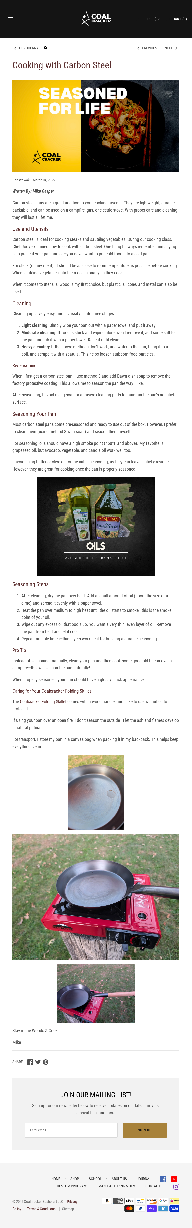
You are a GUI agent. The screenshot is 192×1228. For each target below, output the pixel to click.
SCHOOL (95, 1179)
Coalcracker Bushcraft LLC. (44, 1201)
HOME (56, 1179)
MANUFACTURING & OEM (117, 1186)
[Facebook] (164, 1178)
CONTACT (153, 1186)
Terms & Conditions (41, 1209)
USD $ (152, 19)
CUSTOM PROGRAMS (72, 1186)
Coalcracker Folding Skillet (43, 701)
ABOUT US (119, 1179)
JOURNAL (144, 1179)
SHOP (74, 1179)
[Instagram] (177, 1186)
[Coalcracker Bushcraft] (96, 18)
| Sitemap (66, 1209)
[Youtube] (174, 1178)
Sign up (145, 1130)
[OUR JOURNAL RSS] (45, 47)
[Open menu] (10, 18)
